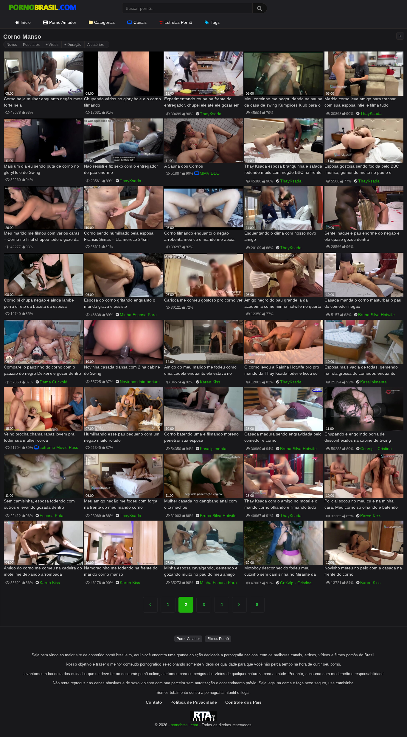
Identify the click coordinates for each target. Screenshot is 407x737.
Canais (140, 22)
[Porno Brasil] (42, 8)
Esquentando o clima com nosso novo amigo (280, 236)
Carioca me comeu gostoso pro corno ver (203, 300)
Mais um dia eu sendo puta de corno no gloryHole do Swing (41, 169)
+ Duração (72, 45)
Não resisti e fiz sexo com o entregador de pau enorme (121, 169)
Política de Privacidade (193, 702)
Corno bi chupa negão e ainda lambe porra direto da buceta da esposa (39, 303)
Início (26, 22)
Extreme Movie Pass (58, 447)
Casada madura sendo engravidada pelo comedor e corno (282, 437)
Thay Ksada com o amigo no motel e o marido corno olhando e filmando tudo (280, 504)
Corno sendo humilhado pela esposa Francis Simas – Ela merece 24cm (118, 236)
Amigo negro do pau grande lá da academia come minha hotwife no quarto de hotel (282, 304)
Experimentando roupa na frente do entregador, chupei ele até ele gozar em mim (202, 102)
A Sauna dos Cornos (183, 166)
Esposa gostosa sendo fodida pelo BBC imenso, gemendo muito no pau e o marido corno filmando (361, 170)
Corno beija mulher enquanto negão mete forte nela (43, 101)
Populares (31, 45)
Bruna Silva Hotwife (376, 314)
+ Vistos (52, 45)
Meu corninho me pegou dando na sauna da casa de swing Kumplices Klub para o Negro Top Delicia (283, 102)
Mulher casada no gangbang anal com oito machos (200, 504)
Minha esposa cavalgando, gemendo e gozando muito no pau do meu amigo (200, 571)
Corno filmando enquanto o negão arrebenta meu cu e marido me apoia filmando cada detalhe (199, 237)
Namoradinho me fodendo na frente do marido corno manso (121, 571)
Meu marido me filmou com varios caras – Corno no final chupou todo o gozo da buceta (42, 237)
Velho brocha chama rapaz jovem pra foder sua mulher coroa (39, 437)
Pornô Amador (62, 22)
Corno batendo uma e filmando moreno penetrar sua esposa (201, 437)
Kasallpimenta (373, 382)
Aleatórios (95, 45)
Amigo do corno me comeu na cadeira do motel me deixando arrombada (43, 571)
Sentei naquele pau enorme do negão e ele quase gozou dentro (362, 236)
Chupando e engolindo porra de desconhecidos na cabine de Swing (357, 437)
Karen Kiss (210, 382)
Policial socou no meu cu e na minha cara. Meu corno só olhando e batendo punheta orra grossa (361, 505)
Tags (215, 22)
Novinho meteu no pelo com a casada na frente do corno (363, 571)
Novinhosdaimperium (140, 381)
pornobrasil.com (184, 725)
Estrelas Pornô (178, 22)
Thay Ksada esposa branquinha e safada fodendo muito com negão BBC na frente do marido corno (283, 170)
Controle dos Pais (243, 702)
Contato (154, 702)
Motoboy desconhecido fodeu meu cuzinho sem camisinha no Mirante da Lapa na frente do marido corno (280, 572)
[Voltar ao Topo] (387, 719)
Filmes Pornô (218, 639)
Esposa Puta (51, 515)
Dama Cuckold (53, 382)
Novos (12, 45)
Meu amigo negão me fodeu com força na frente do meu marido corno (120, 504)
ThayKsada (210, 113)
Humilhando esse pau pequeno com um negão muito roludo (121, 437)
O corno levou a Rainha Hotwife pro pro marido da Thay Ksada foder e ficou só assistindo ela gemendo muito (281, 371)
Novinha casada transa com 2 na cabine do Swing (122, 370)
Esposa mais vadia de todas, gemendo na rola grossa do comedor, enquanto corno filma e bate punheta (361, 371)
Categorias (104, 22)
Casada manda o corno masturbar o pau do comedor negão (362, 303)
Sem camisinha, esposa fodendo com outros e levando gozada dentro (39, 504)
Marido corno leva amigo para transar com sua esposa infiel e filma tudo (360, 101)
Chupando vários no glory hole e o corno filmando (122, 101)
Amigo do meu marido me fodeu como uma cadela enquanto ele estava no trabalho (200, 371)
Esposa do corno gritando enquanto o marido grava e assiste (119, 303)
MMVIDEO (210, 173)
